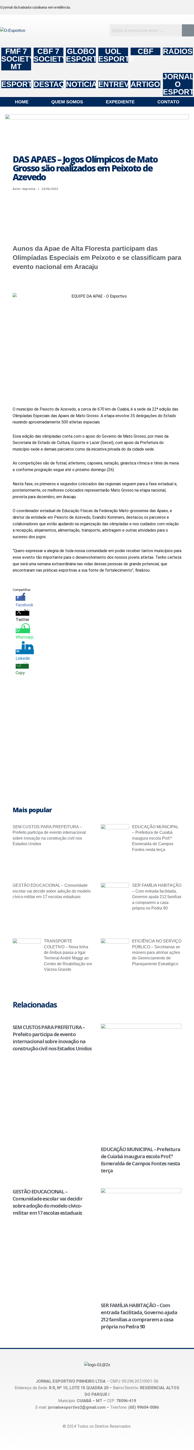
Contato (168, 101)
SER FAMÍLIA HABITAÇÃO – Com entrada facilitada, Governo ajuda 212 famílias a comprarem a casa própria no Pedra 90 (156, 896)
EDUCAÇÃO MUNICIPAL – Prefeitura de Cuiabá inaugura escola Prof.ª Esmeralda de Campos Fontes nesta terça (155, 838)
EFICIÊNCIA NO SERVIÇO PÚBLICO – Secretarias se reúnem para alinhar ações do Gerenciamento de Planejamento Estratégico (156, 952)
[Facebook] (138, 6)
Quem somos (67, 101)
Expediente (120, 101)
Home (22, 101)
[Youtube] (163, 6)
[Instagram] (113, 6)
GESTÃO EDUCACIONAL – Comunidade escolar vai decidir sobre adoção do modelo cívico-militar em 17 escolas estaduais (52, 891)
